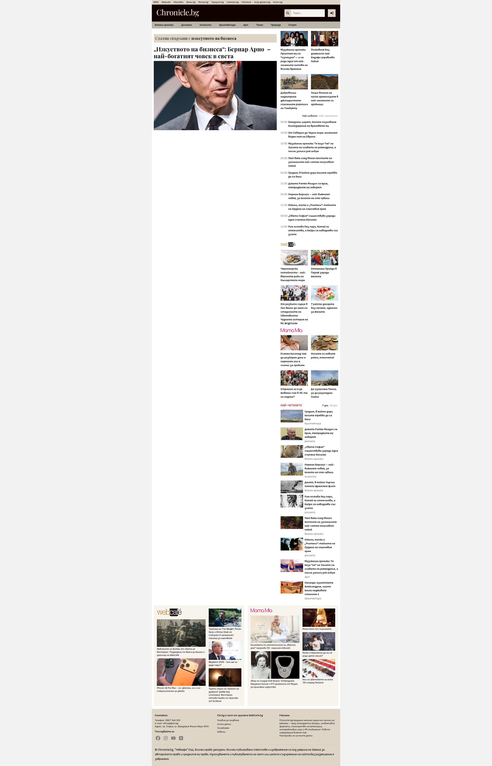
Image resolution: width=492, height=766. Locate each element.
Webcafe (166, 2)
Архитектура (227, 25)
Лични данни (224, 724)
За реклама (223, 728)
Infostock (246, 2)
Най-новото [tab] (309, 115)
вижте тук (300, 732)
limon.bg (277, 2)
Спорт (292, 25)
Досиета (186, 25)
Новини (221, 731)
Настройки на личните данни (295, 735)
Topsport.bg (217, 2)
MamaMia (178, 2)
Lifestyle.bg (233, 2)
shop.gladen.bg (262, 2)
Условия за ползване (228, 720)
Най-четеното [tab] (328, 115)
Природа (276, 25)
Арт (245, 25)
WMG (156, 2)
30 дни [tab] (333, 405)
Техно (259, 25)
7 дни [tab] (325, 405)
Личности (205, 25)
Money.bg (203, 2)
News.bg (190, 2)
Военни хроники (164, 25)
